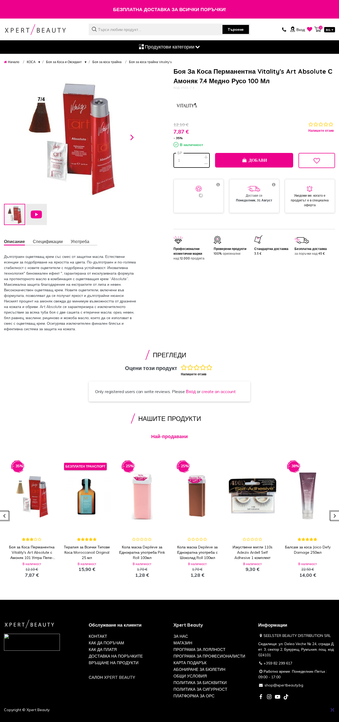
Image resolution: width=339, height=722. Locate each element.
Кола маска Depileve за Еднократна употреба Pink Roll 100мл (142, 552)
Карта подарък (190, 662)
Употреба (80, 241)
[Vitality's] (186, 106)
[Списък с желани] (309, 29)
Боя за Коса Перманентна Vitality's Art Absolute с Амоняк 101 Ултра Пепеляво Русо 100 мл (32, 552)
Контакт (98, 636)
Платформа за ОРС (194, 695)
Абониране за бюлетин (199, 669)
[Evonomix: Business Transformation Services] (332, 709)
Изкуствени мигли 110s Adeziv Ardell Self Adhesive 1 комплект (253, 552)
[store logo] (42, 29)
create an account (219, 391)
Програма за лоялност (199, 649)
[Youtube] (277, 697)
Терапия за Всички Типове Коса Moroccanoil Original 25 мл (87, 552)
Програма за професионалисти (209, 656)
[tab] (18, 242)
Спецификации (48, 241)
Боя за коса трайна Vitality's (150, 62)
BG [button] (328, 30)
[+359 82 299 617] (284, 29)
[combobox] (169, 29)
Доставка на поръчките (116, 656)
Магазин (182, 642)
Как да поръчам (106, 642)
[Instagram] (269, 697)
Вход (191, 391)
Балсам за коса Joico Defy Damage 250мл (308, 550)
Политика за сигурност (200, 689)
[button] (132, 136)
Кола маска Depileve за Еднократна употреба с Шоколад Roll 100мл (197, 552)
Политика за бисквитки (200, 682)
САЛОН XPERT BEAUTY (112, 677)
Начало (13, 62)
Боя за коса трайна (107, 62)
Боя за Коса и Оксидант (64, 62)
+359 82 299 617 (278, 663)
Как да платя (103, 649)
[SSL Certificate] (32, 642)
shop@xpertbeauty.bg (284, 685)
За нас (180, 636)
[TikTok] (286, 697)
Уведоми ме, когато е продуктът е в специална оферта (310, 200)
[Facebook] (260, 697)
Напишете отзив (321, 131)
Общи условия (190, 676)
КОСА (31, 62)
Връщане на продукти (114, 662)
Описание (14, 241)
